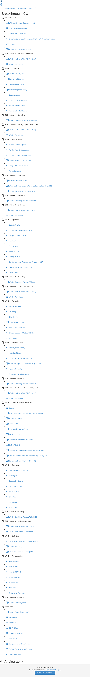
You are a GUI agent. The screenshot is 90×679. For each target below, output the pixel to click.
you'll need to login (53, 670)
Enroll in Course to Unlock (45, 673)
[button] (1, 2)
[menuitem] (1, 5)
